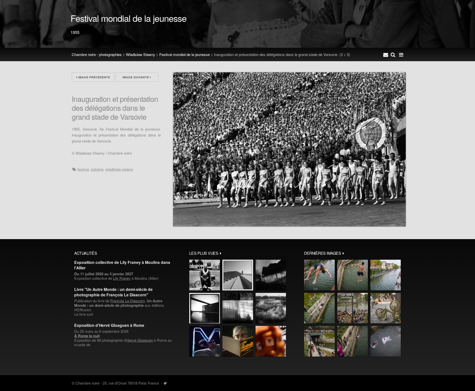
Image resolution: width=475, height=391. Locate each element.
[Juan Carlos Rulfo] (271, 341)
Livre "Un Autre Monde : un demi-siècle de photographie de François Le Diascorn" (113, 291)
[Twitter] (165, 383)
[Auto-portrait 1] (237, 308)
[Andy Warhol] (237, 341)
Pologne (97, 169)
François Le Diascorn (127, 300)
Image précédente (93, 77)
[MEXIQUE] (204, 275)
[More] (220, 253)
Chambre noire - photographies (97, 54)
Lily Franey (122, 278)
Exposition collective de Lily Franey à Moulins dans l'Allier (122, 264)
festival (83, 169)
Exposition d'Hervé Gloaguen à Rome (109, 325)
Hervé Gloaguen (139, 340)
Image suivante (136, 77)
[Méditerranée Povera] (237, 275)
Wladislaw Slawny (140, 54)
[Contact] (385, 54)
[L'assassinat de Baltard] (271, 275)
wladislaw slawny (119, 169)
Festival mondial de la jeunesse (184, 54)
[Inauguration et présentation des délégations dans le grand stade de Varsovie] (289, 224)
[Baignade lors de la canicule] (319, 275)
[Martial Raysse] (204, 341)
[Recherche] (393, 54)
